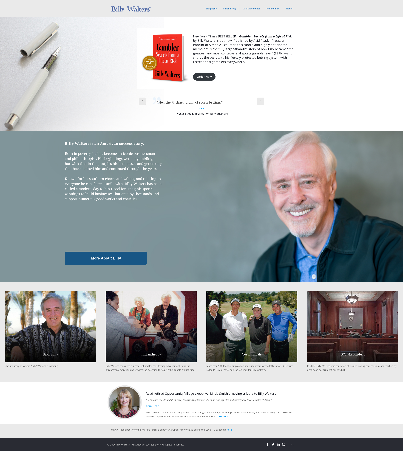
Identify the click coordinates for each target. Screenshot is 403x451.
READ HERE (152, 406)
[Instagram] (283, 444)
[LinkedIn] (278, 444)
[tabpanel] (201, 104)
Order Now (204, 77)
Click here (223, 416)
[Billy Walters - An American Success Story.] (132, 8)
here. (229, 429)
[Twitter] (273, 444)
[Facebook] (267, 444)
